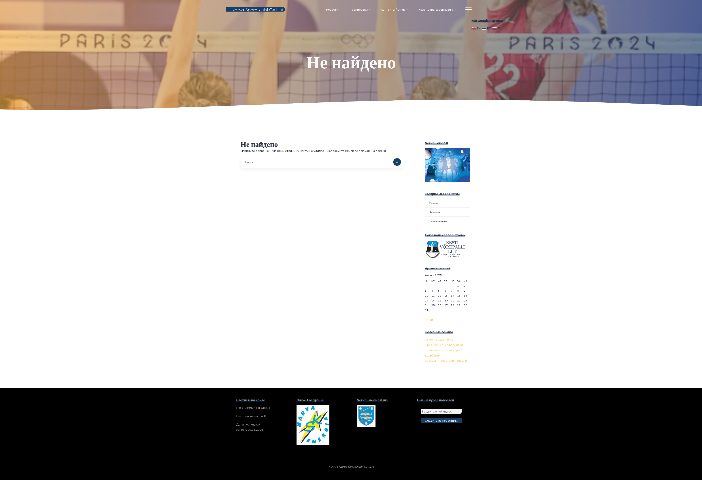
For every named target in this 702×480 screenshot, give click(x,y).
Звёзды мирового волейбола (446, 360)
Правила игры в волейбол (444, 345)
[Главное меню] (468, 10)
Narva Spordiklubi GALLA (257, 9)
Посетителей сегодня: (252, 407)
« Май (429, 319)
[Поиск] (397, 162)
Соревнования (448, 221)
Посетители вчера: (250, 416)
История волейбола (439, 339)
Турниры (448, 212)
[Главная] (341, 122)
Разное (448, 203)
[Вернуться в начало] (687, 465)
